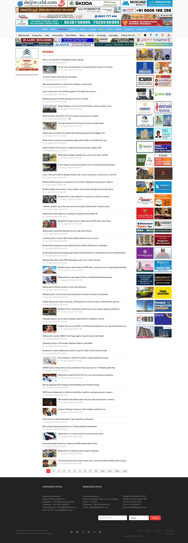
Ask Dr (91, 35)
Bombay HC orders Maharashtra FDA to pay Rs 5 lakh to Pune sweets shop (75, 350)
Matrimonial (24, 35)
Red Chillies (71, 35)
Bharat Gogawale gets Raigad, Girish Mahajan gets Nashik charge (71, 385)
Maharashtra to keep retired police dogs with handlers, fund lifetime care (75, 140)
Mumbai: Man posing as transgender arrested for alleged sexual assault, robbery (78, 182)
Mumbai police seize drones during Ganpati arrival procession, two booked (75, 294)
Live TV (109, 29)
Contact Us (141, 29)
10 (96, 471)
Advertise (129, 29)
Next (117, 471)
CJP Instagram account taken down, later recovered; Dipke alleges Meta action (92, 461)
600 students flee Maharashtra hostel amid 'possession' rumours (86, 399)
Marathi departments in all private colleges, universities (67, 84)
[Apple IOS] (144, 35)
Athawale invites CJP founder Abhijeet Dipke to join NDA (67, 343)
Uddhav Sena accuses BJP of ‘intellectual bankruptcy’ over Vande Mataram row (92, 326)
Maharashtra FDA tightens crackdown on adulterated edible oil (70, 214)
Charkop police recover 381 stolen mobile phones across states (70, 238)
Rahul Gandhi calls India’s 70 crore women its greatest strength (70, 116)
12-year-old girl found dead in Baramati (60, 77)
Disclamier (171, 531)
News (53, 29)
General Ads (57, 35)
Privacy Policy (169, 534)
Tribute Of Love (128, 35)
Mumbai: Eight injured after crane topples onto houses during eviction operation (78, 189)
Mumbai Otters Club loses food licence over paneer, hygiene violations (89, 309)
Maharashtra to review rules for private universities (80, 434)
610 (102, 471)
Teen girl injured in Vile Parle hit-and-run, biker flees (81, 123)
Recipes (73, 29)
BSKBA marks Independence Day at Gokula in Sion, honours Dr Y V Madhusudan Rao (79, 368)
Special (92, 29)
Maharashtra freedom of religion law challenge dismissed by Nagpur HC (74, 133)
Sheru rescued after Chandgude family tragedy (63, 60)
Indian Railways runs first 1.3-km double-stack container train (84, 106)
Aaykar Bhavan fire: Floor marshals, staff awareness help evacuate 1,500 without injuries (81, 302)
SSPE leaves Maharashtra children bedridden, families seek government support (78, 392)
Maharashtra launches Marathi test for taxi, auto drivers (67, 231)
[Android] (139, 35)
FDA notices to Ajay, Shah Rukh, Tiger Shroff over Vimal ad (68, 419)
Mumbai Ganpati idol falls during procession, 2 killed (65, 99)
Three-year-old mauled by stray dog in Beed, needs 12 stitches (85, 67)
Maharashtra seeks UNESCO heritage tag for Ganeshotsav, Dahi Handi (73, 336)
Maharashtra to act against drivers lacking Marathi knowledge (85, 277)
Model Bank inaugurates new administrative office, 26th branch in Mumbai (75, 245)
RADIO (119, 29)
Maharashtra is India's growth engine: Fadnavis (78, 451)
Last (124, 471)
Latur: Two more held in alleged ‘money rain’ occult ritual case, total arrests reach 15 (79, 175)
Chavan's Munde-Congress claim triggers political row (81, 409)
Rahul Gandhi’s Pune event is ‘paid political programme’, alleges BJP (72, 148)
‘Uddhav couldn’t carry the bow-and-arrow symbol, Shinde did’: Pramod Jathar (76, 206)
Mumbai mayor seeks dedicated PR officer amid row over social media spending (92, 267)
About (149, 531)
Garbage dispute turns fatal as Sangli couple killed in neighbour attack (73, 319)
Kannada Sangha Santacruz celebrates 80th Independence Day (70, 443)
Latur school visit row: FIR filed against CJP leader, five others (69, 91)
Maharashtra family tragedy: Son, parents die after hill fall (83, 155)
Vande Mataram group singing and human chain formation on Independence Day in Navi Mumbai (84, 253)
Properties (37, 35)
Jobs (47, 35)
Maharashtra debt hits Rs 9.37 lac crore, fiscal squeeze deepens (85, 375)
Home (139, 531)
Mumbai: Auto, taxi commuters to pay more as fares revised (83, 196)
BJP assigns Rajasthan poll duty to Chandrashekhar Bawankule (70, 426)
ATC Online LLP (137, 536)
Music (82, 35)
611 (109, 471)
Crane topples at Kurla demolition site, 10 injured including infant (86, 165)
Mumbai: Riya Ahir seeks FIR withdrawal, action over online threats (72, 260)
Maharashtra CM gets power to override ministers (65, 287)
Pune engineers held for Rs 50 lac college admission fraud (83, 358)
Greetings (101, 35)
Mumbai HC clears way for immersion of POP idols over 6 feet (84, 221)
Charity (83, 29)
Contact (159, 531)
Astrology (113, 35)
